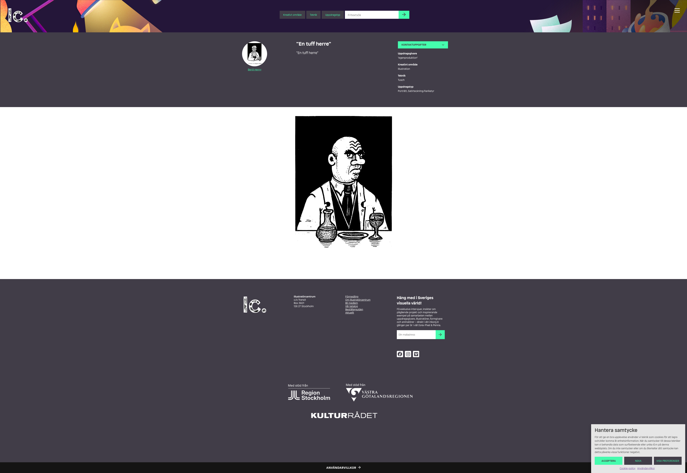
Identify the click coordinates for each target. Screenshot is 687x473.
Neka (638, 460)
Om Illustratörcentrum (358, 300)
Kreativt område (292, 14)
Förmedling (351, 296)
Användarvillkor (646, 468)
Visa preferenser (667, 460)
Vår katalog (351, 306)
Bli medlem (351, 303)
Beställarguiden (354, 309)
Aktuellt (349, 312)
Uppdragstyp (332, 14)
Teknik (313, 14)
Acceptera (608, 460)
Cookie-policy (627, 468)
